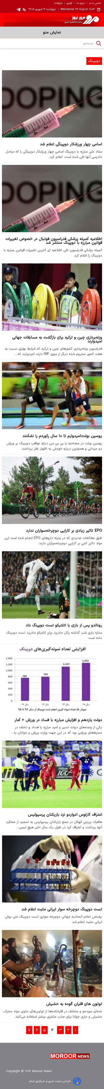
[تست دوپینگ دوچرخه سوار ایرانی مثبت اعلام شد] (52, 868)
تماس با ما (95, 3)
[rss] (24, 9)
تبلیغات (58, 3)
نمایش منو (52, 32)
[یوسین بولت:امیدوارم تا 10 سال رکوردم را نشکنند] (52, 395)
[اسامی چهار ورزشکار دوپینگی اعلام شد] (52, 103)
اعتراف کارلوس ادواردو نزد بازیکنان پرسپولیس (65, 815)
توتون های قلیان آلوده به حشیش (74, 1004)
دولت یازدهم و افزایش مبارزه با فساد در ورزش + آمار (58, 720)
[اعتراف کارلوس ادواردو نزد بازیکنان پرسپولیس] (52, 774)
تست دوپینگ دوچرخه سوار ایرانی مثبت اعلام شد (62, 909)
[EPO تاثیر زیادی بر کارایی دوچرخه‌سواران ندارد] (52, 490)
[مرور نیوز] (52, 20)
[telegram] (18, 10)
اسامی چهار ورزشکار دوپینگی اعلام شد (71, 144)
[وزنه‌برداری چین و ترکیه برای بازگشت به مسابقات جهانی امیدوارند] (52, 296)
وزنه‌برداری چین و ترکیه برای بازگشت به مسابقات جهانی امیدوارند (57, 339)
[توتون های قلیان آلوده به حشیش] (52, 963)
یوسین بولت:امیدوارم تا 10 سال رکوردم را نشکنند (62, 436)
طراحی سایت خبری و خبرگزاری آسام (49, 1081)
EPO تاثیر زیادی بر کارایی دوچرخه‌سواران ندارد (64, 531)
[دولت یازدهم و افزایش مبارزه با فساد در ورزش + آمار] (52, 679)
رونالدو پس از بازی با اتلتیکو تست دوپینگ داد (64, 625)
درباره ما (81, 3)
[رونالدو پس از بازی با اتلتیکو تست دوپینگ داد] (52, 584)
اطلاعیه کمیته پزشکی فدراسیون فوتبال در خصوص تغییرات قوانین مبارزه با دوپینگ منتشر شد (54, 241)
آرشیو (69, 3)
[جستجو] (98, 43)
